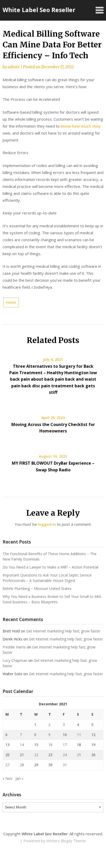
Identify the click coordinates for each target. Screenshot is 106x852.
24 (65, 754)
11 (79, 734)
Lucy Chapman (15, 660)
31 (65, 764)
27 (7, 764)
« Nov (7, 778)
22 (36, 754)
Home (11, 302)
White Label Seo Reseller (39, 10)
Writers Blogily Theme (66, 840)
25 (79, 754)
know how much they (81, 126)
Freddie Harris (14, 647)
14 (22, 744)
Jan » (19, 778)
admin (14, 66)
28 (22, 764)
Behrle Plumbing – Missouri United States (37, 588)
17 (65, 744)
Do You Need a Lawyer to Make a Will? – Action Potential (50, 567)
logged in (47, 524)
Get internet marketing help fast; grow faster (63, 631)
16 (50, 744)
